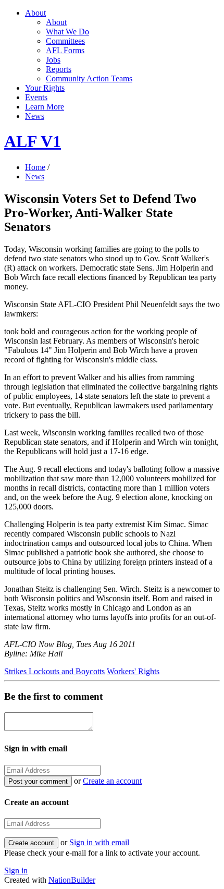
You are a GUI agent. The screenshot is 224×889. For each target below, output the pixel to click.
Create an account (112, 780)
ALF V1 (32, 141)
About (35, 12)
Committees (65, 40)
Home (35, 167)
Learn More (44, 106)
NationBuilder (71, 879)
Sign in (16, 870)
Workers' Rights (133, 671)
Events (36, 97)
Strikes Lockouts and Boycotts (54, 671)
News (34, 116)
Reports (58, 69)
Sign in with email (99, 842)
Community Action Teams (89, 78)
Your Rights (45, 87)
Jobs (53, 59)
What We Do (67, 31)
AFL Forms (65, 50)
